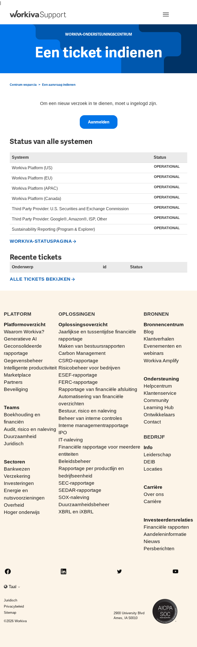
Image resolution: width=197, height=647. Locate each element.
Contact (152, 422)
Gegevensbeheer (23, 360)
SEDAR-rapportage (79, 490)
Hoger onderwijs (22, 512)
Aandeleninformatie (165, 534)
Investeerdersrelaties (168, 520)
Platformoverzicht (24, 324)
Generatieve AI (20, 339)
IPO (62, 432)
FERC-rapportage (78, 382)
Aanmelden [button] (98, 122)
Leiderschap (157, 454)
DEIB (149, 461)
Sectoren (14, 461)
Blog (149, 331)
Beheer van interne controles (90, 418)
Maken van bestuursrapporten (91, 346)
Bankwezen (17, 469)
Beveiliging (16, 389)
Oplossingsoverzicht (82, 324)
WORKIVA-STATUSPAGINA (41, 241)
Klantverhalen (159, 339)
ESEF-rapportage (77, 375)
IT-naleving (70, 439)
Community (156, 400)
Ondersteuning (161, 378)
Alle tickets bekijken (40, 279)
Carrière (153, 487)
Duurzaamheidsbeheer (83, 504)
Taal (13, 587)
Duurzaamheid (20, 436)
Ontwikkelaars (159, 414)
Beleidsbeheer (74, 461)
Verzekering (17, 476)
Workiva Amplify (161, 360)
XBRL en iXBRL (76, 511)
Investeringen (19, 483)
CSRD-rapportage (78, 360)
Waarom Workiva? (24, 331)
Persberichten (159, 548)
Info (148, 447)
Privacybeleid (14, 606)
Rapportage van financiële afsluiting (97, 389)
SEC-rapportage (76, 483)
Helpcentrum (158, 386)
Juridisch (14, 443)
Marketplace (17, 375)
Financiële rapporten (166, 527)
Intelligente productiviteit (30, 367)
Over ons (154, 494)
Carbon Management (81, 353)
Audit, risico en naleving (30, 429)
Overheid (14, 505)
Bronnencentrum (164, 324)
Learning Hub (159, 407)
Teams (11, 407)
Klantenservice (160, 393)
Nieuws (152, 541)
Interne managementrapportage (93, 425)
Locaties (153, 469)
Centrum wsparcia (23, 85)
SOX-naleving (73, 497)
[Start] (38, 14)
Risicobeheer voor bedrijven (89, 367)
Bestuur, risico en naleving (87, 410)
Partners (13, 382)
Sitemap (10, 612)
